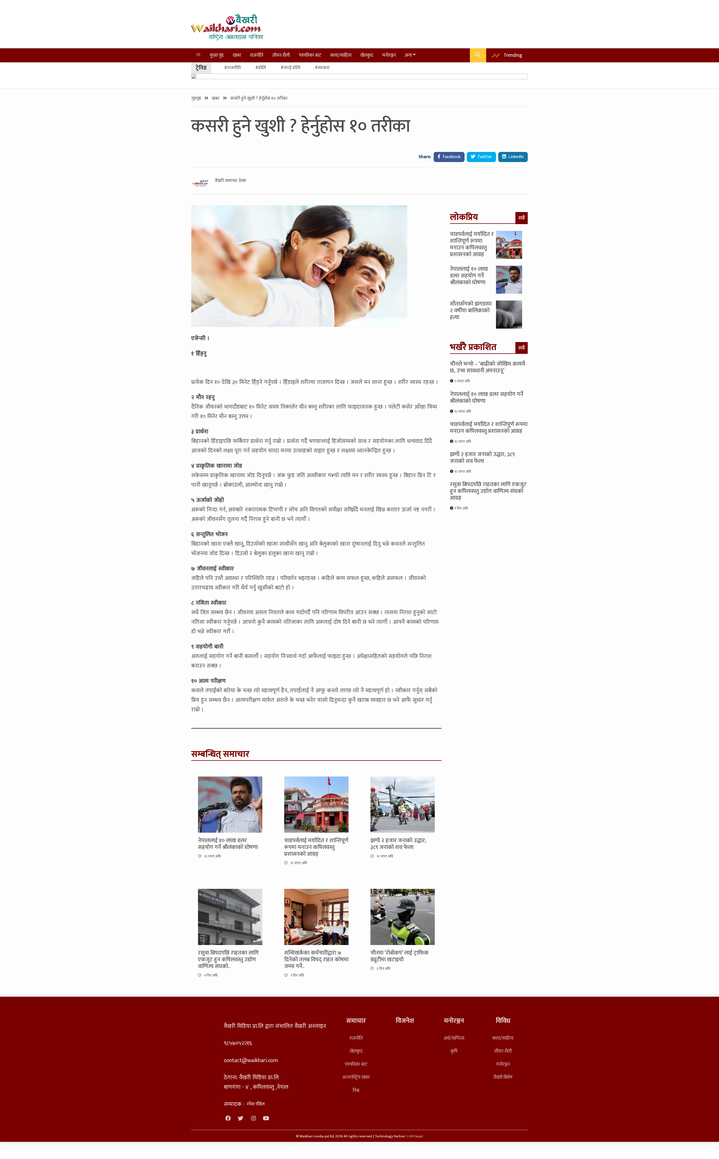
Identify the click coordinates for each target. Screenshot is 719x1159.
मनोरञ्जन (389, 55)
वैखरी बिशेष (502, 1077)
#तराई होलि (290, 68)
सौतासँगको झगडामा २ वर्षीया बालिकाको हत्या (471, 310)
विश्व (356, 1090)
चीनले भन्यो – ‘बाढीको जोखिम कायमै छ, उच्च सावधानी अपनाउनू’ (487, 367)
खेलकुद (366, 55)
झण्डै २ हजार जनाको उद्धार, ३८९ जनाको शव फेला (398, 844)
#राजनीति (232, 68)
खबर (237, 55)
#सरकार (322, 68)
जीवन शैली (281, 55)
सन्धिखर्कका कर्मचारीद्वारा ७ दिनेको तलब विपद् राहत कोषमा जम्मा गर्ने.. (316, 959)
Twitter (484, 157)
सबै (521, 217)
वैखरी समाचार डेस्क (230, 180)
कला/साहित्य (340, 55)
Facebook (451, 157)
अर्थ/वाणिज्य (454, 1038)
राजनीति (256, 55)
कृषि (453, 1051)
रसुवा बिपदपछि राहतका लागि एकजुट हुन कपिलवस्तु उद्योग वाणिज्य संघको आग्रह (488, 491)
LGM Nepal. (415, 1136)
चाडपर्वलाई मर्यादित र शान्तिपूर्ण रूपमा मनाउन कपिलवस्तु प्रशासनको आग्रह (316, 847)
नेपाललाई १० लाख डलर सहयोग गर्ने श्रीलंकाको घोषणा (228, 844)
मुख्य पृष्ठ (217, 55)
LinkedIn (515, 157)
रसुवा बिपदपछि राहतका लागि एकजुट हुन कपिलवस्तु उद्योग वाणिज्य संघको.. (228, 959)
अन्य (408, 55)
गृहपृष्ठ (196, 98)
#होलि (260, 68)
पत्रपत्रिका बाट (310, 55)
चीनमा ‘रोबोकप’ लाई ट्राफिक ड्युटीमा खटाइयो (399, 956)
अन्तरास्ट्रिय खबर (356, 1077)
